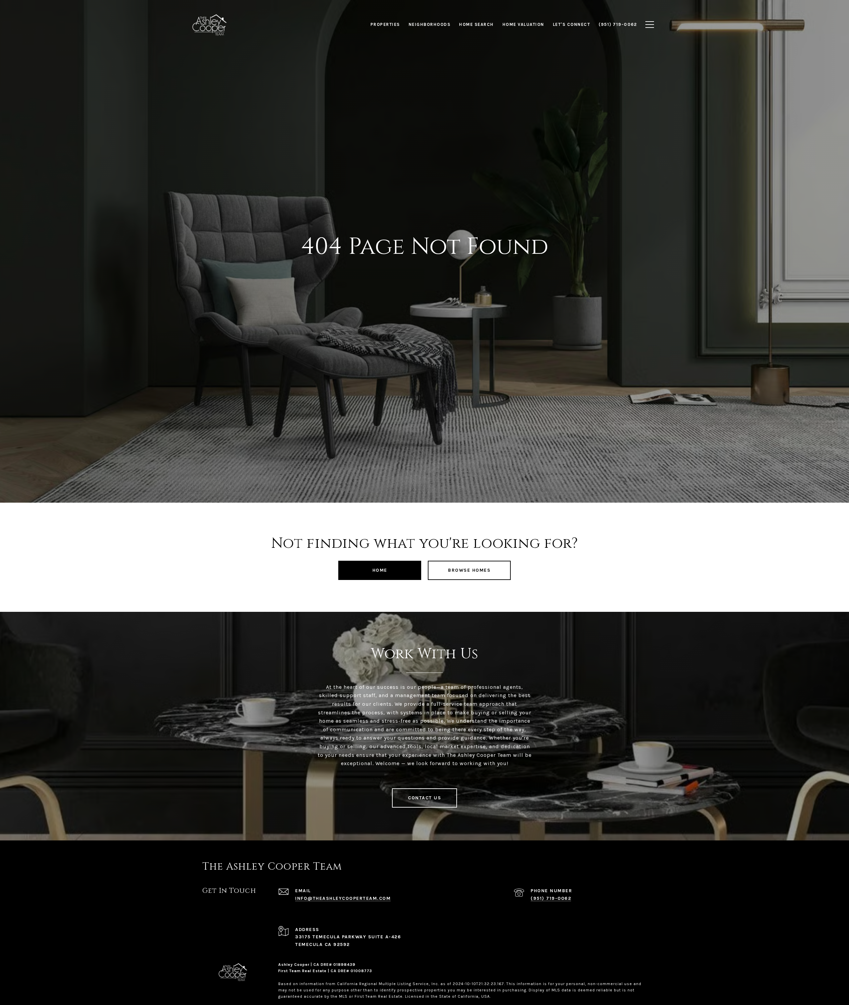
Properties (385, 24)
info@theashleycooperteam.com (343, 898)
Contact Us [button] (424, 798)
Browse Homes (469, 570)
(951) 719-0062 (551, 898)
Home (379, 570)
